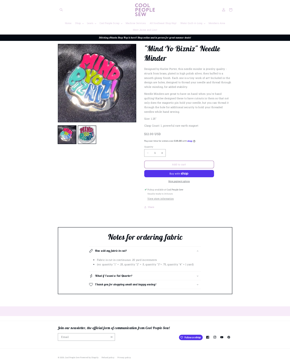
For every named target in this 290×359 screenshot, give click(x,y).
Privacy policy (124, 357)
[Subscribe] (111, 337)
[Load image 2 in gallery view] (87, 134)
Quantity (148, 146)
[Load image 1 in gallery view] (67, 134)
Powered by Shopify (89, 357)
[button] (61, 9)
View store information (160, 198)
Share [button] (151, 207)
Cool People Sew (72, 357)
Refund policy (108, 357)
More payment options (179, 181)
